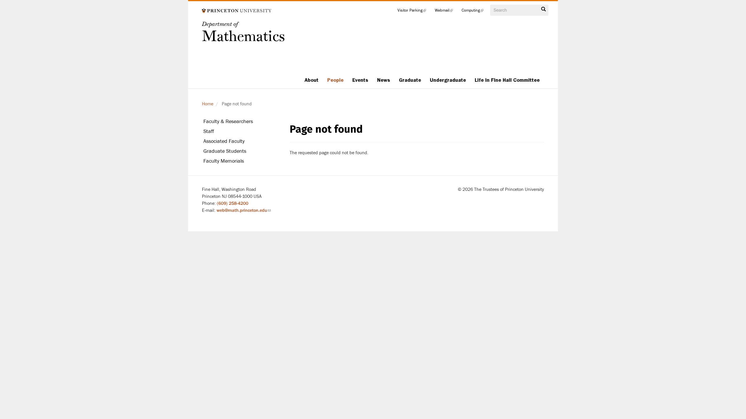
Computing (475, 11)
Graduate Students (224, 151)
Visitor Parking (413, 11)
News (383, 80)
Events (360, 80)
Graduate (410, 80)
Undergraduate (448, 80)
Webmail (446, 11)
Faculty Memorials (223, 161)
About (312, 80)
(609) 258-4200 (232, 203)
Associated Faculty (223, 141)
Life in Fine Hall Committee (507, 80)
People (335, 80)
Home (207, 103)
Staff (208, 131)
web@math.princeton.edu (244, 210)
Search (543, 10)
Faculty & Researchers (228, 121)
